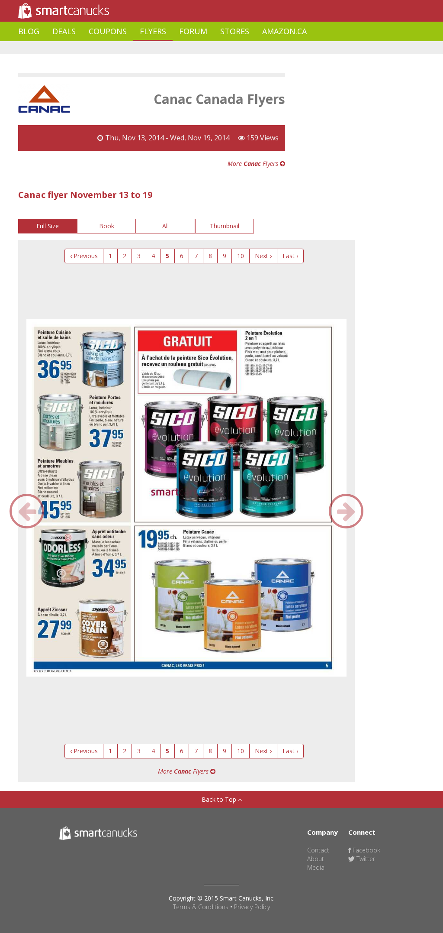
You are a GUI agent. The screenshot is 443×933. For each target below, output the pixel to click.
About (315, 859)
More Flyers (254, 163)
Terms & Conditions (200, 907)
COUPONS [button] (108, 31)
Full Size (47, 226)
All (165, 226)
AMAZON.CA (284, 31)
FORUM (193, 31)
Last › (290, 256)
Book (106, 226)
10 (240, 256)
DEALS (64, 31)
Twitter (365, 859)
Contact (318, 850)
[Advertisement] (175, 48)
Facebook (365, 850)
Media (315, 867)
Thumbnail (224, 226)
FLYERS (153, 31)
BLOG (28, 31)
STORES (234, 31)
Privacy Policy (252, 907)
